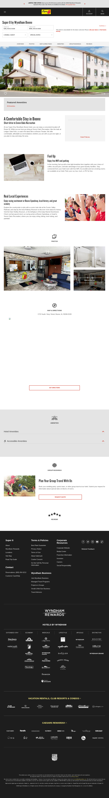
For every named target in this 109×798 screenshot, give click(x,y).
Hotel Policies (85, 137)
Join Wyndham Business (40, 578)
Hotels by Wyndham (54, 625)
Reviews (89, 44)
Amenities (60, 44)
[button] (24, 3)
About (8, 545)
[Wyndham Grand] (97, 654)
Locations (9, 552)
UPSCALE (79, 633)
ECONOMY (29, 633)
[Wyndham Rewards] (54, 612)
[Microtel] (29, 654)
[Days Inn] (29, 640)
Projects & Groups (37, 585)
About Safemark (36, 556)
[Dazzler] (63, 654)
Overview (20, 44)
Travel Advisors (36, 592)
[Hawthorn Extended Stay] (12, 640)
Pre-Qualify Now (70, 4)
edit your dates (93, 30)
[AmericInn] (46, 661)
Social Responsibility (64, 565)
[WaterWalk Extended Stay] (12, 647)
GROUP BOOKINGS (75, 44)
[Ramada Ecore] (46, 681)
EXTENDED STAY (12, 633)
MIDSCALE (46, 633)
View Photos (89, 280)
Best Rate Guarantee (38, 545)
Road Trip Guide (11, 559)
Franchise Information (64, 555)
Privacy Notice (36, 549)
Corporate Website (63, 548)
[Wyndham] (80, 640)
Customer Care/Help (13, 576)
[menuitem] (5, 12)
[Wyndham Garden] (46, 654)
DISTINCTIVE (97, 633)
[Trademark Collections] (80, 647)
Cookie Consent (36, 559)
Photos (31, 44)
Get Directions (54, 387)
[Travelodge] (29, 667)
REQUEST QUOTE (60, 497)
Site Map (9, 556)
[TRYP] (63, 640)
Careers (59, 562)
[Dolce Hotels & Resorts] (97, 647)
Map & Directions (46, 44)
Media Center (61, 551)
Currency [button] (102, 26)
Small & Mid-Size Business (40, 589)
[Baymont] (46, 667)
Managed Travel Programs (40, 582)
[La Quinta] (46, 640)
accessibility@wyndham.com (80, 779)
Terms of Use (36, 552)
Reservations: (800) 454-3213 (16, 572)
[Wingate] (46, 647)
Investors (60, 558)
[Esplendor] (63, 647)
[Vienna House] (63, 661)
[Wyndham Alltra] (63, 667)
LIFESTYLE (63, 633)
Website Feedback (88, 549)
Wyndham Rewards (12, 549)
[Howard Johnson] (29, 661)
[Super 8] (29, 647)
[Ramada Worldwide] (46, 674)
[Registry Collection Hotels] (97, 640)
